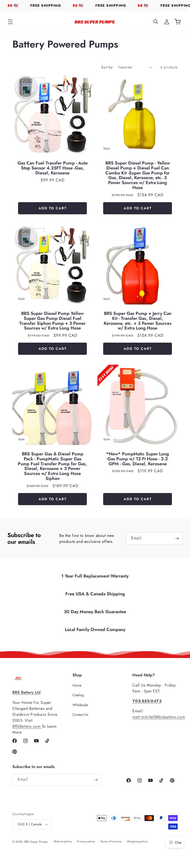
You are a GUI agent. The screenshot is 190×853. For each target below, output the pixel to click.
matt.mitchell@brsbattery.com (158, 717)
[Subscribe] (176, 538)
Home (76, 685)
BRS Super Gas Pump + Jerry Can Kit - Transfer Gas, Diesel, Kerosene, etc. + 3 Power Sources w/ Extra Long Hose (137, 321)
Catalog (78, 694)
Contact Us (80, 714)
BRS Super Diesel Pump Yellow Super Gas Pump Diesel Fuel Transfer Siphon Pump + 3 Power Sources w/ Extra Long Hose (52, 321)
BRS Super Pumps (36, 842)
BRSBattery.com (27, 726)
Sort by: (107, 67)
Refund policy (63, 841)
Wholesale (80, 704)
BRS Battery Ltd (26, 692)
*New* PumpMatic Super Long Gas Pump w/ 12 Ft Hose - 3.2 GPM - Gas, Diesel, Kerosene (137, 459)
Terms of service (111, 841)
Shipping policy (137, 841)
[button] (10, 21)
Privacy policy (86, 841)
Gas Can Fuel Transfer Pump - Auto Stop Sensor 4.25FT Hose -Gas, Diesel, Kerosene (53, 168)
